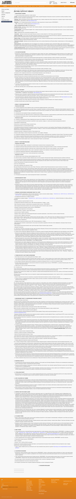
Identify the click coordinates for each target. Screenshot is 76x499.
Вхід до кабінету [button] (41, 481)
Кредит (18, 6)
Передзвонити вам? (54, 482)
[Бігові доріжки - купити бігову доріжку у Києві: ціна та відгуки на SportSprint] (7, 480)
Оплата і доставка (13, 6)
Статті (37, 6)
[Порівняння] (67, 6)
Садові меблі (28, 486)
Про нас (33, 6)
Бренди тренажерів (29, 490)
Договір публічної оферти (50, 6)
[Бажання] (69, 6)
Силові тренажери (29, 483)
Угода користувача (41, 6)
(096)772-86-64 (63, 2)
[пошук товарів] (45, 2)
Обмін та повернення (23, 6)
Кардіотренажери (29, 482)
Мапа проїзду (65, 484)
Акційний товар (28, 488)
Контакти (29, 6)
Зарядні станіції (28, 487)
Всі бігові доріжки (29, 481)
